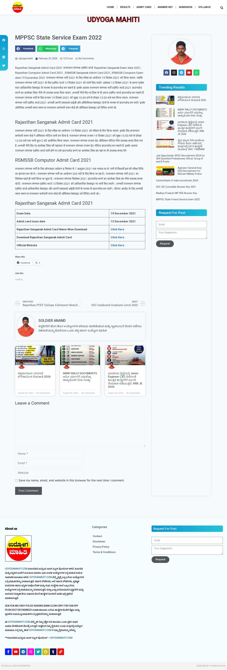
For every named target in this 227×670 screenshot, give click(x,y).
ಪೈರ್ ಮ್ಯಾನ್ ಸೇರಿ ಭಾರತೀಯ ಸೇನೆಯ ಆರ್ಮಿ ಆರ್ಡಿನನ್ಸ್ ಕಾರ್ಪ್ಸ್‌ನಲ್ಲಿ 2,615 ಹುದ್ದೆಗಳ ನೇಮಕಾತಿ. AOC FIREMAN (191, 145)
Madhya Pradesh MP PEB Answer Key (176, 193)
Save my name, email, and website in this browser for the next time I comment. (72, 480)
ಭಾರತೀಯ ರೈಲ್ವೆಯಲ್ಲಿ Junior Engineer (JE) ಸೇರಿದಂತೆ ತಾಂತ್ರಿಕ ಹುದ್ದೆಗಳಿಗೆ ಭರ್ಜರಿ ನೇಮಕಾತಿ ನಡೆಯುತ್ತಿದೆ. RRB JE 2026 (125, 380)
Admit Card (143, 7)
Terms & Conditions (104, 552)
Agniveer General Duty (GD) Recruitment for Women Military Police (190, 170)
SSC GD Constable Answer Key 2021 (176, 186)
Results (125, 7)
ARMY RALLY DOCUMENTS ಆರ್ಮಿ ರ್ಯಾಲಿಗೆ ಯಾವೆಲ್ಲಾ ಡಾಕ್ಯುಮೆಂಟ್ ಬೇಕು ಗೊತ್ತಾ (80, 377)
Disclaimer (99, 541)
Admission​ (185, 7)
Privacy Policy (101, 546)
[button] (17, 7)
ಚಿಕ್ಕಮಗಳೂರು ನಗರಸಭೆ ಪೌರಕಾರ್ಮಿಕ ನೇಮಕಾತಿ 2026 (34, 375)
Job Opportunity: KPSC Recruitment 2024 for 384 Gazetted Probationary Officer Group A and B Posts (180, 158)
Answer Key (165, 7)
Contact (97, 536)
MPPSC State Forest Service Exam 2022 (178, 199)
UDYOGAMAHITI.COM (16, 568)
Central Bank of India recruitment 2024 (177, 180)
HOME (110, 7)
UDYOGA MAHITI (113, 19)
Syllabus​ (204, 7)
